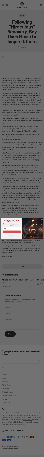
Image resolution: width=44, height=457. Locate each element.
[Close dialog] (41, 219)
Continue (11, 232)
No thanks (11, 235)
